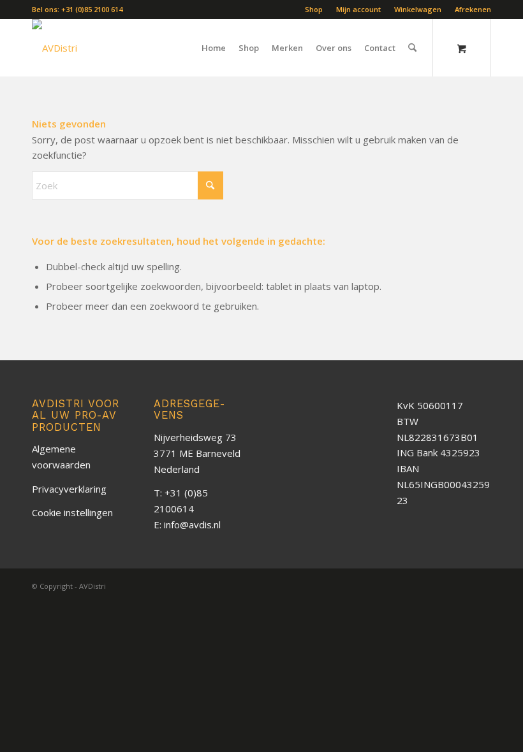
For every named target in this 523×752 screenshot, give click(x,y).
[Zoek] (412, 47)
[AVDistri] (54, 47)
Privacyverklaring (69, 488)
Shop (314, 9)
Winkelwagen (417, 9)
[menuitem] (314, 9)
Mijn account (358, 9)
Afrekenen (473, 9)
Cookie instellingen (72, 512)
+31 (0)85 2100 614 (91, 9)
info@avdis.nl (192, 524)
